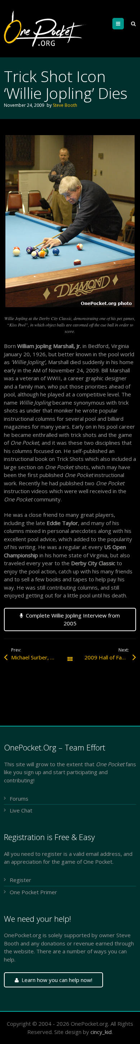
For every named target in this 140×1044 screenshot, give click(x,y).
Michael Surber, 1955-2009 (40, 657)
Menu (123, 23)
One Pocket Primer (33, 892)
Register (20, 879)
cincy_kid (101, 1031)
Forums (19, 798)
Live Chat (21, 810)
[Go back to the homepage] (46, 29)
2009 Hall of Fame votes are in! (110, 657)
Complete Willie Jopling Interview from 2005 (73, 619)
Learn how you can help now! (57, 979)
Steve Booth (65, 105)
